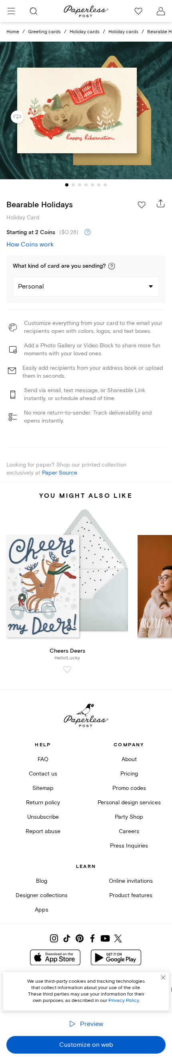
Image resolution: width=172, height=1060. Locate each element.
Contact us (43, 773)
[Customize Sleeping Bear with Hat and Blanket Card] (86, 110)
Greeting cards (44, 32)
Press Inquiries (129, 845)
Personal (31, 287)
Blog (41, 881)
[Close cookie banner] (163, 977)
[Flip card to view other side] (23, 116)
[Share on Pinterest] (79, 938)
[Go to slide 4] (86, 184)
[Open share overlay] (161, 203)
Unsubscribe (43, 817)
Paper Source (59, 472)
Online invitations (131, 881)
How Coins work (30, 244)
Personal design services (129, 802)
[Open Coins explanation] (87, 232)
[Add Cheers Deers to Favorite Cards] (67, 669)
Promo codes (129, 788)
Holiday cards (85, 32)
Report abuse (43, 831)
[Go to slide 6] (98, 184)
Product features (130, 895)
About (129, 759)
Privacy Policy (123, 1001)
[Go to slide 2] (73, 184)
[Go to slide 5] (92, 184)
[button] (112, 266)
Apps (41, 909)
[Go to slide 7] (105, 184)
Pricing (129, 773)
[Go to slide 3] (79, 184)
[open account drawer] (161, 11)
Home (12, 32)
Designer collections (42, 895)
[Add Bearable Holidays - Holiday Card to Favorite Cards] (141, 205)
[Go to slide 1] (66, 184)
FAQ (43, 759)
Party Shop (129, 817)
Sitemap (43, 788)
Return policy (43, 802)
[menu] (11, 11)
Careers (129, 831)
